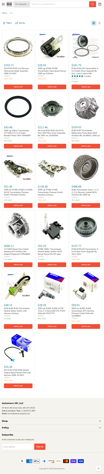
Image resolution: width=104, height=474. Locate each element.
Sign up (39, 446)
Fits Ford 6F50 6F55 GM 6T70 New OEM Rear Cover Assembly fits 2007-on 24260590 (51, 133)
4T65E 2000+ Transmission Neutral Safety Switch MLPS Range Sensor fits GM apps (50, 251)
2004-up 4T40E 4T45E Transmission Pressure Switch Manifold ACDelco (50, 192)
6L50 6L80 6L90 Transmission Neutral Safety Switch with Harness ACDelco (17, 311)
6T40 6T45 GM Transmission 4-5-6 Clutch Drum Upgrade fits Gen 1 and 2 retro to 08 (85, 71)
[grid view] (94, 23)
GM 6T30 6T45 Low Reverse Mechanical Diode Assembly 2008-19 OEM (16, 71)
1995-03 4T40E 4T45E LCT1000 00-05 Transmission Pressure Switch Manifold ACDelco (18, 192)
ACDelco (7, 76)
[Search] (92, 4)
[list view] (99, 23)
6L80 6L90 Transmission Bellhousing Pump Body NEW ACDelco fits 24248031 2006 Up (86, 133)
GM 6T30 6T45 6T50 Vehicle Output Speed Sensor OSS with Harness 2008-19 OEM (17, 372)
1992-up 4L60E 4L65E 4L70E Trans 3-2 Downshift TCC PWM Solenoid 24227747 (51, 311)
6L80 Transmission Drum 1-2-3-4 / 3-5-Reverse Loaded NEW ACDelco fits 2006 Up (85, 192)
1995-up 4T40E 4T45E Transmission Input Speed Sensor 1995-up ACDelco (52, 71)
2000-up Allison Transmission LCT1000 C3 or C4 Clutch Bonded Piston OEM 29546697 (17, 133)
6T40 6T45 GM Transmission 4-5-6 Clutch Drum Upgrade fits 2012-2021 (85, 251)
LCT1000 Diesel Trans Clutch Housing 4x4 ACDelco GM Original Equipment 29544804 (17, 251)
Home (4, 13)
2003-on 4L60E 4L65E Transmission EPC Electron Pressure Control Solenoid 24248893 (83, 312)
